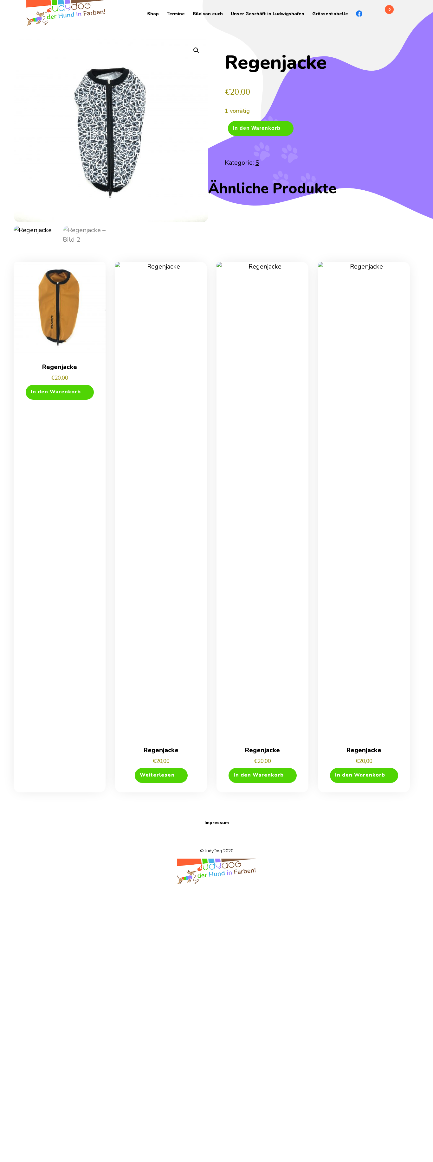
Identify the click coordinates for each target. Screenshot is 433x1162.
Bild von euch (208, 14)
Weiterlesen (157, 774)
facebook (356, 13)
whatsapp (364, 13)
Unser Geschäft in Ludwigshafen (267, 14)
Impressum (216, 823)
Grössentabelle (330, 14)
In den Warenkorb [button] (56, 391)
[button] (196, 50)
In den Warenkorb (257, 127)
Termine (176, 14)
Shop (153, 14)
